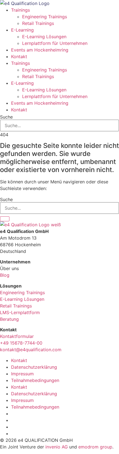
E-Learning (22, 30)
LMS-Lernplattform (20, 312)
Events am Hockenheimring (39, 50)
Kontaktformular (17, 336)
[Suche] (4, 218)
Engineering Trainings (44, 16)
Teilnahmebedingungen (35, 380)
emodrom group (95, 447)
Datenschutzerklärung (34, 367)
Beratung (9, 319)
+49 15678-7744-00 (21, 343)
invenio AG (56, 447)
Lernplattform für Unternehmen (54, 43)
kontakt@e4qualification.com (30, 349)
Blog (4, 275)
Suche (6, 117)
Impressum (22, 373)
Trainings (20, 10)
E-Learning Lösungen (44, 36)
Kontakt (19, 56)
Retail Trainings (38, 23)
